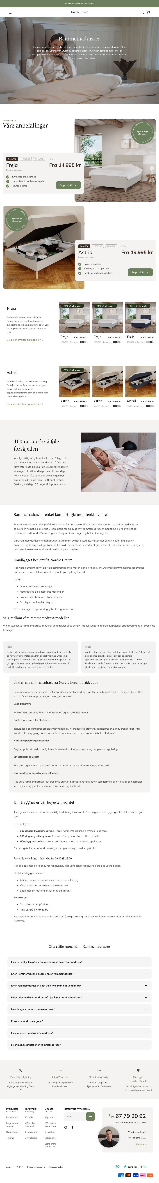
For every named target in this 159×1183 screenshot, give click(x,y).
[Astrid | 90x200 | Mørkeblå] (140, 381)
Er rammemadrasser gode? (27, 1021)
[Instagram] (65, 1127)
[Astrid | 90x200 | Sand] (107, 381)
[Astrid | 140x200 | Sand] (74, 381)
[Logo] (79, 12)
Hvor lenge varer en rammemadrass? (33, 1009)
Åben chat (141, 1144)
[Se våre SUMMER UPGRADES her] (79, 3)
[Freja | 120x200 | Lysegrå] (107, 317)
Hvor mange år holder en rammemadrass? (36, 1044)
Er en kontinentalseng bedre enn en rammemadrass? (42, 973)
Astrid (88, 652)
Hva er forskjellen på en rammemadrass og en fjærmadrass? (46, 961)
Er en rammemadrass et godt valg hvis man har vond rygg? (46, 985)
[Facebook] (72, 1127)
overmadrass (72, 781)
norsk (8, 1167)
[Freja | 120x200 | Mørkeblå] (140, 317)
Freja (9, 652)
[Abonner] (90, 1116)
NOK (19, 1167)
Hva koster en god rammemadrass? (32, 1032)
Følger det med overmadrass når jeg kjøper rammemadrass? (46, 997)
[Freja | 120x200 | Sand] (74, 317)
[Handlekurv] (148, 12)
